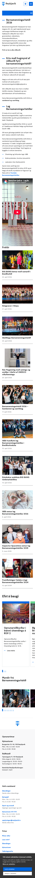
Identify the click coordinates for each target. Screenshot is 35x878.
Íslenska (25, 4)
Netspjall (11, 799)
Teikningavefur (7, 851)
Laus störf (6, 840)
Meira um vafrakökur (9, 864)
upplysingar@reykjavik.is (11, 821)
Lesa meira (11, 651)
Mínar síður (6, 836)
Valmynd (31, 4)
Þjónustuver (6, 847)
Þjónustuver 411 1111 (11, 814)
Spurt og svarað (12, 807)
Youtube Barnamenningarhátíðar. (11, 174)
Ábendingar (10, 792)
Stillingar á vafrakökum (10, 873)
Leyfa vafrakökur (9, 869)
